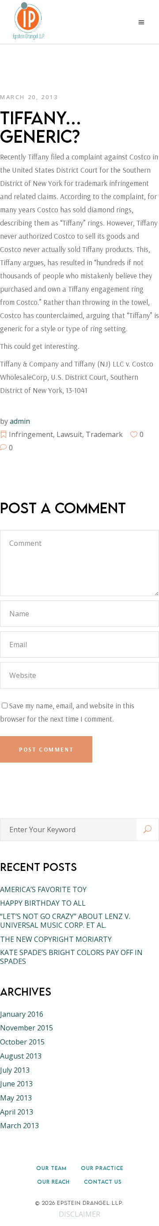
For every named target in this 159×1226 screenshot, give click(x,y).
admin (20, 421)
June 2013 (16, 1083)
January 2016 (21, 1014)
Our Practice (102, 1168)
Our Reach (53, 1181)
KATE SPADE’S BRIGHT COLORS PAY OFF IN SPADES (71, 957)
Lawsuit (69, 434)
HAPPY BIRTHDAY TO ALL (43, 903)
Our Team (51, 1168)
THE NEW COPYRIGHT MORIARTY (56, 939)
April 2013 (16, 1111)
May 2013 (16, 1097)
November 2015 (26, 1027)
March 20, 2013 (29, 97)
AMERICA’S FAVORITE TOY (43, 889)
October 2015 (22, 1041)
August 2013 (21, 1056)
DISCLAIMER (79, 1214)
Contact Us (103, 1181)
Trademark (104, 434)
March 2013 (19, 1125)
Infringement (31, 434)
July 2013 (15, 1070)
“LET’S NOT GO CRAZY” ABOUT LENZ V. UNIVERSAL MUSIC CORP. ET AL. (65, 921)
